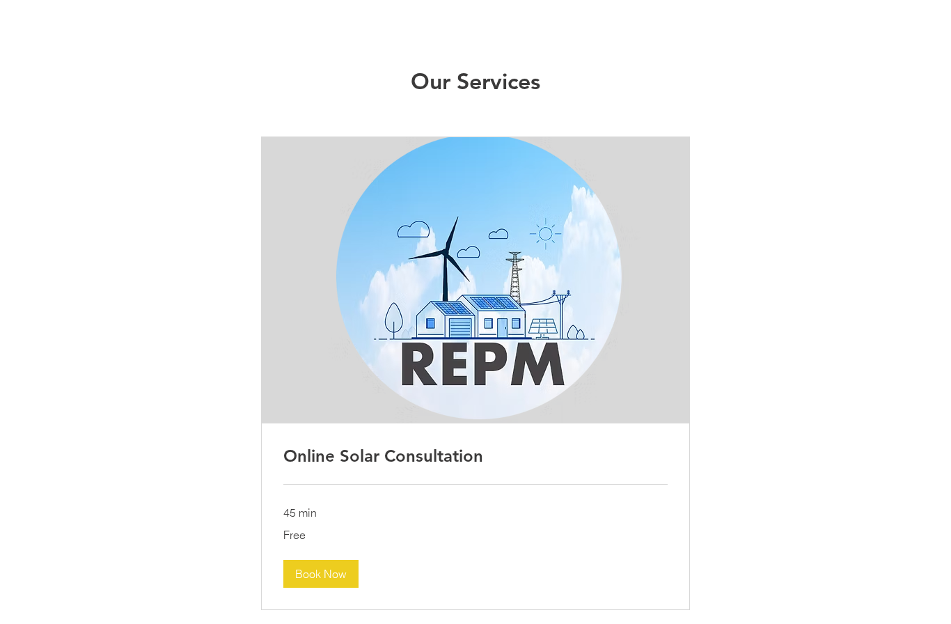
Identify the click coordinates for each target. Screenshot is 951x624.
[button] (321, 574)
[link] (475, 456)
